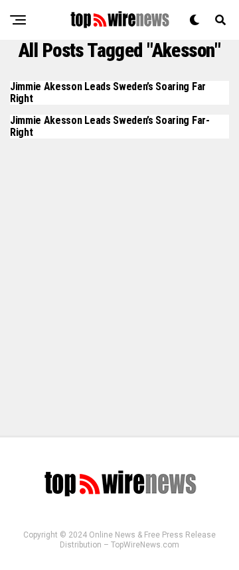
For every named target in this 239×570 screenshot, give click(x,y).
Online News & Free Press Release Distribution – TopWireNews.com (138, 539)
